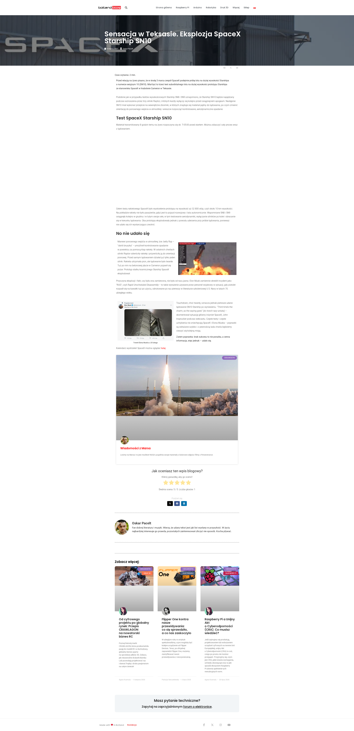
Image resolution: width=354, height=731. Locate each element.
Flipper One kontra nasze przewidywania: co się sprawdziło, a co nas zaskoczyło (176, 626)
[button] (126, 7)
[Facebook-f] (204, 724)
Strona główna (164, 7)
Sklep (246, 7)
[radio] (165, 483)
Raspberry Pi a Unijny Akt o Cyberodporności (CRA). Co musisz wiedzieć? (220, 626)
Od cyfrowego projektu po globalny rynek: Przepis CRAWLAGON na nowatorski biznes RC (134, 628)
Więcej (236, 7)
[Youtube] (228, 724)
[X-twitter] (212, 724)
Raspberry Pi (182, 7)
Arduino (197, 7)
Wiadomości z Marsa (135, 448)
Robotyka (211, 7)
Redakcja (132, 724)
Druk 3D (224, 7)
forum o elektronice (197, 707)
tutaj (163, 348)
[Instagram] (220, 724)
